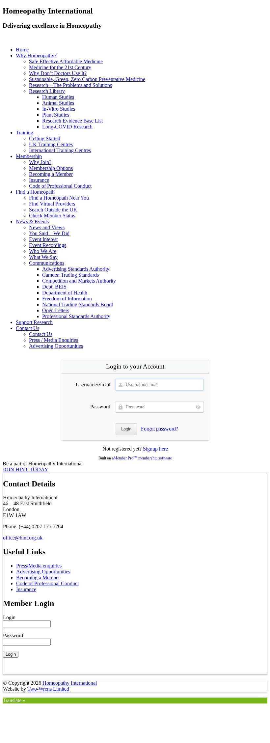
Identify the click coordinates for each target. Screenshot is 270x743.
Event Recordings (47, 245)
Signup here (155, 449)
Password (100, 406)
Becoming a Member (51, 174)
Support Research (34, 322)
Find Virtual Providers (52, 203)
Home (22, 49)
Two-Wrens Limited (48, 689)
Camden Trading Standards (70, 275)
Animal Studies (58, 103)
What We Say (43, 257)
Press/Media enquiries (39, 565)
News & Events (32, 221)
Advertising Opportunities (56, 346)
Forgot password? (159, 428)
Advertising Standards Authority (75, 269)
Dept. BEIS (54, 286)
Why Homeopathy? (36, 55)
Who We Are (42, 251)
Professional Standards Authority (76, 316)
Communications (46, 263)
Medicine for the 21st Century (60, 67)
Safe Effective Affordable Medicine (66, 61)
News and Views (47, 227)
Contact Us (27, 328)
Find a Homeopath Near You (59, 198)
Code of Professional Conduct (60, 186)
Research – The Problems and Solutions (70, 85)
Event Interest (43, 239)
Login (9, 617)
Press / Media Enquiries (53, 340)
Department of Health (64, 292)
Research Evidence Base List (72, 121)
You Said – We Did (49, 233)
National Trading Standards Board (77, 304)
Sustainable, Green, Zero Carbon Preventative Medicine (87, 79)
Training (24, 132)
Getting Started (44, 138)
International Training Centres (60, 150)
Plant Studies (55, 115)
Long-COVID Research (67, 126)
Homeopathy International (69, 683)
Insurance (39, 180)
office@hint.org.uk (22, 537)
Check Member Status (52, 215)
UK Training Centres (51, 144)
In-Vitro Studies (58, 109)
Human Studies (58, 97)
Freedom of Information (67, 298)
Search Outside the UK (53, 209)
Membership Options (51, 168)
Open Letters (55, 310)
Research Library (47, 91)
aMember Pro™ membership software (142, 458)
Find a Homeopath (35, 192)
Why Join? (40, 162)
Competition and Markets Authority (79, 281)
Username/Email (93, 384)
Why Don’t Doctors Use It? (58, 73)
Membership (29, 156)
